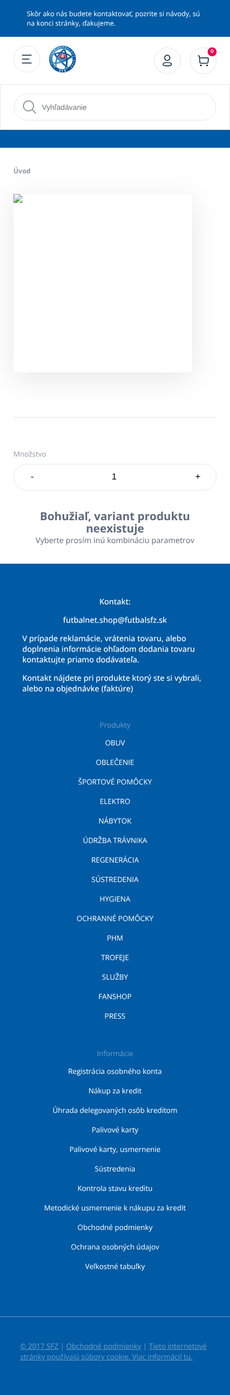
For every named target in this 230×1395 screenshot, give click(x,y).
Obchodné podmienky (115, 1227)
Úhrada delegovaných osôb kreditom (114, 1110)
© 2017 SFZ (39, 1346)
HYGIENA (114, 899)
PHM (115, 938)
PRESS (114, 1016)
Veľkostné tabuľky (115, 1266)
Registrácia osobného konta (115, 1071)
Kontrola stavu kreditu (115, 1188)
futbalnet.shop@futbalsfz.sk (115, 620)
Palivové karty (115, 1130)
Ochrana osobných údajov (115, 1247)
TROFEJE (115, 957)
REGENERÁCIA (114, 860)
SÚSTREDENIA (115, 879)
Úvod (22, 171)
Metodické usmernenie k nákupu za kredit (115, 1208)
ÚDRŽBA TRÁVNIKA (115, 840)
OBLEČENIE (115, 762)
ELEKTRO (115, 801)
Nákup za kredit (114, 1091)
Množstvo (29, 454)
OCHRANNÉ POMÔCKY (114, 918)
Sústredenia (115, 1169)
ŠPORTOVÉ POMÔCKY (115, 782)
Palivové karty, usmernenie (115, 1149)
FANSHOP (114, 996)
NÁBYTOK (115, 821)
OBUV (115, 743)
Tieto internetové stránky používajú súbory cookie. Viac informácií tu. (113, 1351)
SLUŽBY (115, 977)
